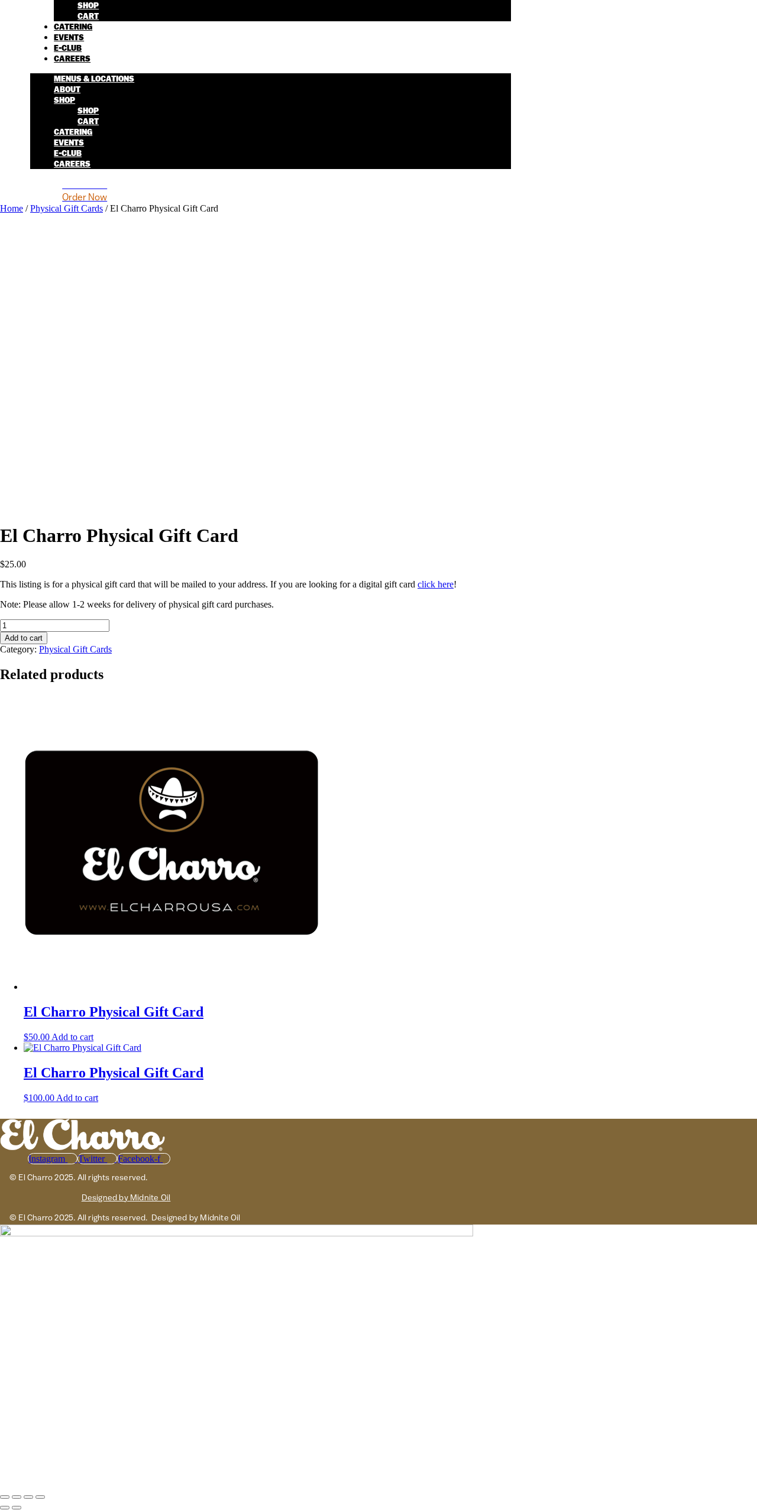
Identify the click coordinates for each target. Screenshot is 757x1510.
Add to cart (24, 638)
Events (69, 37)
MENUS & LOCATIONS (94, 78)
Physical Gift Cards (66, 208)
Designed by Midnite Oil (126, 1197)
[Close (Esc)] (40, 1497)
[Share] (28, 1497)
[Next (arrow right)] (16, 1507)
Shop (88, 5)
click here (436, 584)
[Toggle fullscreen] (16, 1497)
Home (11, 208)
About (67, 89)
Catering (73, 26)
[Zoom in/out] (4, 1497)
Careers (72, 58)
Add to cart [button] (72, 1037)
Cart (88, 16)
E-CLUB (68, 48)
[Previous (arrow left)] (4, 1507)
